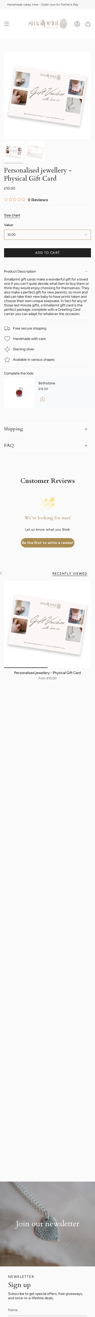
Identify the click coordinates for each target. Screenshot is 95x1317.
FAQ (9, 445)
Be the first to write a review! (47, 542)
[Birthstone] (19, 392)
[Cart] (88, 23)
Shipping (13, 429)
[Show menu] (7, 23)
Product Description (20, 271)
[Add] (43, 399)
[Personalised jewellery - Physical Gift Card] (47, 624)
